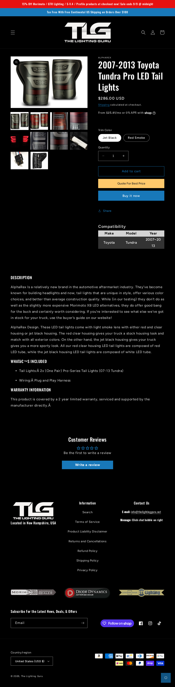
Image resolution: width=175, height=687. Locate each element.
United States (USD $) (29, 661)
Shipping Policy (87, 560)
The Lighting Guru (32, 676)
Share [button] (107, 211)
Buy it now (131, 196)
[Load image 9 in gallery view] (19, 161)
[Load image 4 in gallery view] (79, 121)
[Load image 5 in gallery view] (19, 141)
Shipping (104, 104)
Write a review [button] (87, 465)
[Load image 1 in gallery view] (19, 121)
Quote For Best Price (131, 183)
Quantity (104, 147)
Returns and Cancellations (88, 541)
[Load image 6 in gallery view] (39, 141)
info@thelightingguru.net (146, 512)
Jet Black (110, 138)
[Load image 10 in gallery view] (39, 161)
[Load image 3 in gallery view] (59, 121)
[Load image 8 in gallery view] (79, 141)
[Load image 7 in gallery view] (59, 141)
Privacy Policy (87, 570)
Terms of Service (87, 522)
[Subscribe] (82, 623)
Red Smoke (136, 138)
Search (87, 512)
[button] (13, 32)
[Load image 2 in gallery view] (39, 121)
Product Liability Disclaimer (87, 531)
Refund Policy (87, 551)
